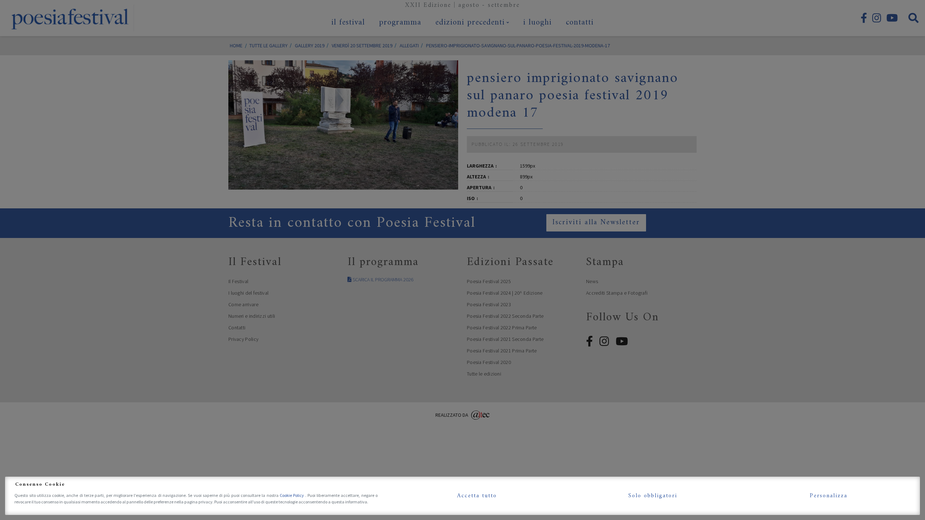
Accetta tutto (477, 496)
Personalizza (828, 496)
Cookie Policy (292, 495)
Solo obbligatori (652, 496)
